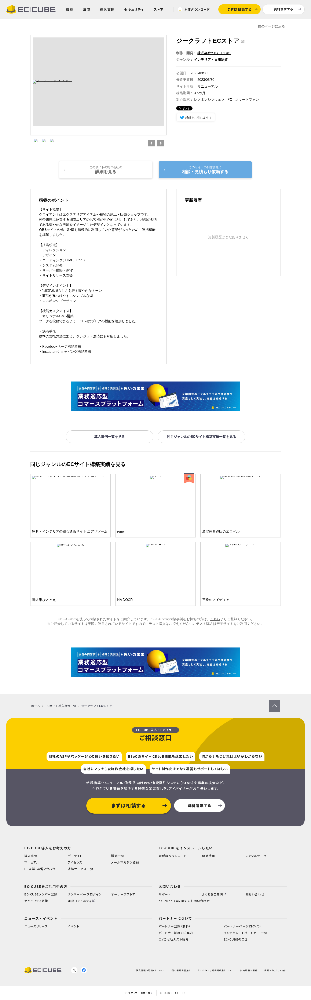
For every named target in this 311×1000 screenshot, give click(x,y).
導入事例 (107, 9)
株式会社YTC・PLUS (214, 53)
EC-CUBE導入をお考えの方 (47, 847)
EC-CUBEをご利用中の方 (45, 886)
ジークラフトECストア (207, 40)
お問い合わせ (170, 886)
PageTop (274, 702)
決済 (86, 9)
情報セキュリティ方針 (275, 970)
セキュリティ (134, 9)
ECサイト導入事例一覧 (60, 706)
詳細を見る (105, 169)
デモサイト (224, 623)
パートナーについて (175, 918)
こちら (215, 619)
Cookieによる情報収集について (215, 970)
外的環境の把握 (248, 970)
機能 (69, 9)
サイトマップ (130, 992)
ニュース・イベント (41, 918)
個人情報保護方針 (181, 970)
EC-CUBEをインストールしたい (186, 847)
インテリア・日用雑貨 (211, 59)
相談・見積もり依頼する (205, 169)
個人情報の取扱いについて (150, 970)
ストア (159, 9)
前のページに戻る (271, 26)
